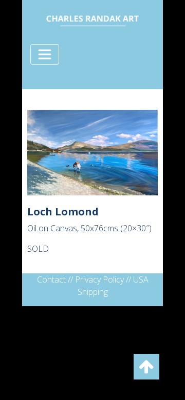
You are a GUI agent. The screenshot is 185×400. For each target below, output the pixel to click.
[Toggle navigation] (44, 54)
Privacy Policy (99, 279)
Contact (51, 279)
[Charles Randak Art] (92, 19)
